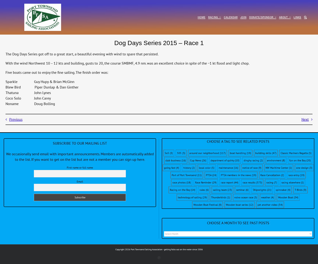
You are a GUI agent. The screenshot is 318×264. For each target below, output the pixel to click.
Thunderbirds (220, 197)
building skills (265, 153)
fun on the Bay (300, 160)
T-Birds (300, 190)
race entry (296, 175)
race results (252, 182)
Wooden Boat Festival (207, 204)
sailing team (222, 190)
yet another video (270, 204)
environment (276, 160)
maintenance (228, 167)
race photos (181, 182)
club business (175, 160)
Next (305, 119)
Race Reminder (206, 182)
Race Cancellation (272, 175)
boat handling (240, 153)
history (189, 167)
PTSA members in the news (238, 175)
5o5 (169, 153)
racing (271, 182)
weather (267, 197)
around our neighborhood (207, 153)
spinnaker (283, 190)
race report (229, 182)
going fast (171, 167)
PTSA (211, 175)
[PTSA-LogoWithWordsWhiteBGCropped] (42, 5)
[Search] (305, 17)
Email (80, 181)
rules (204, 190)
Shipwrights (262, 190)
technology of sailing (192, 197)
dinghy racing (253, 160)
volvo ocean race (245, 197)
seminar (242, 190)
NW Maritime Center (279, 167)
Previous (15, 119)
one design (304, 167)
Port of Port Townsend (187, 175)
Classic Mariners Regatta (296, 153)
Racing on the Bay (182, 190)
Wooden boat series (239, 204)
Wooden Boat (288, 197)
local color (206, 167)
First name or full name (80, 167)
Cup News (198, 160)
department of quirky (225, 160)
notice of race (251, 167)
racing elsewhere (292, 182)
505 (181, 153)
